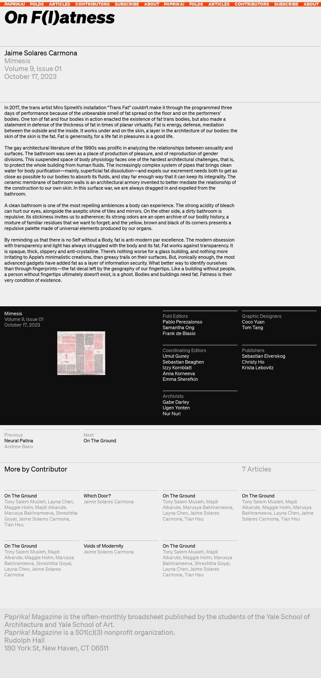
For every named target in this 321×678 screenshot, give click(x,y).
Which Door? (97, 496)
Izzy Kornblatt (177, 367)
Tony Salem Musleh (25, 501)
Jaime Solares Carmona (40, 53)
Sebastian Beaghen (183, 362)
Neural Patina (18, 440)
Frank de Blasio (179, 333)
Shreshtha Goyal (53, 563)
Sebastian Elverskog (263, 356)
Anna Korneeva (179, 373)
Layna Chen (60, 501)
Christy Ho (253, 362)
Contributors (92, 4)
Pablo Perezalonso (182, 322)
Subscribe (127, 4)
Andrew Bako (18, 446)
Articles (59, 4)
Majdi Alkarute (50, 507)
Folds (37, 4)
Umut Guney (176, 356)
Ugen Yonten (176, 408)
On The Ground (100, 440)
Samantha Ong (178, 327)
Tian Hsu (13, 524)
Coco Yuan (253, 322)
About (151, 4)
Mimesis (17, 60)
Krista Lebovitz (258, 367)
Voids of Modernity (103, 546)
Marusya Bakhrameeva (29, 513)
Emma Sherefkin (180, 379)
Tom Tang (252, 327)
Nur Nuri (172, 413)
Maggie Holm (18, 507)
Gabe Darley (176, 402)
